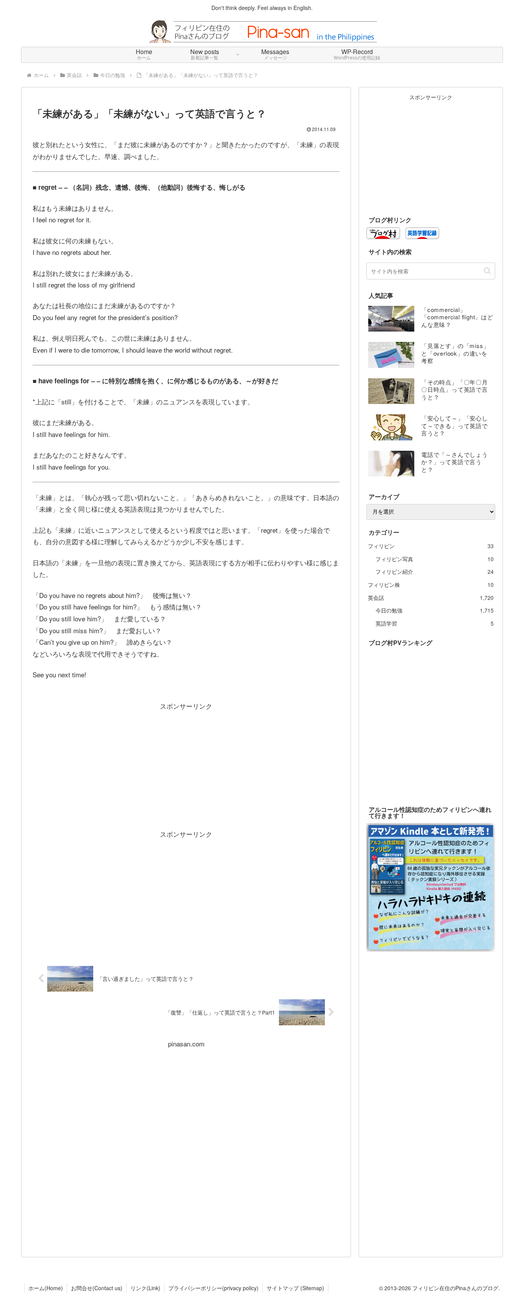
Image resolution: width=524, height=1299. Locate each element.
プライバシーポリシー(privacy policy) (213, 1288)
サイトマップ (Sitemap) (295, 1288)
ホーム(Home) (45, 1288)
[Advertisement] (186, 765)
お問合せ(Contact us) (96, 1288)
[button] (487, 270)
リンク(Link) (145, 1288)
